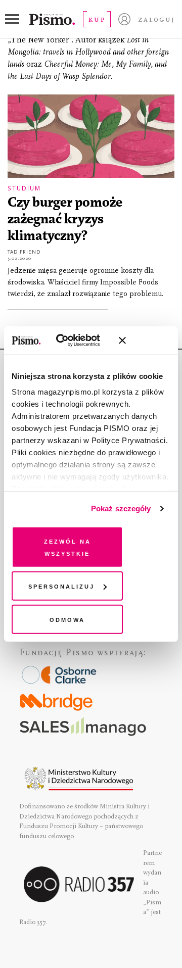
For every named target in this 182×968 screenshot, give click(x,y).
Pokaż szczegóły (121, 508)
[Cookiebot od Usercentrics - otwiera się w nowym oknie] (70, 340)
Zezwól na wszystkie (67, 546)
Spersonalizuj (61, 586)
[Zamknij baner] (149, 340)
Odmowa (67, 618)
